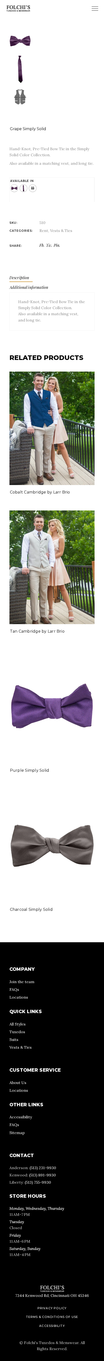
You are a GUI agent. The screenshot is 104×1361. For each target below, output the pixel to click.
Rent (43, 230)
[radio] (14, 188)
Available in (22, 181)
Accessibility (20, 1116)
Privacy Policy (52, 1308)
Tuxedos (17, 1031)
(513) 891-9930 (42, 1175)
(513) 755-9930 (38, 1182)
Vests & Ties (61, 230)
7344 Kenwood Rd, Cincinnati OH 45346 (52, 1295)
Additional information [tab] (28, 287)
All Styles (17, 1024)
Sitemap (17, 1132)
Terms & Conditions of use (52, 1317)
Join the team (21, 981)
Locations (18, 997)
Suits (13, 1039)
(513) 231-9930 (43, 1167)
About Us (17, 1082)
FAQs (14, 989)
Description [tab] (19, 277)
